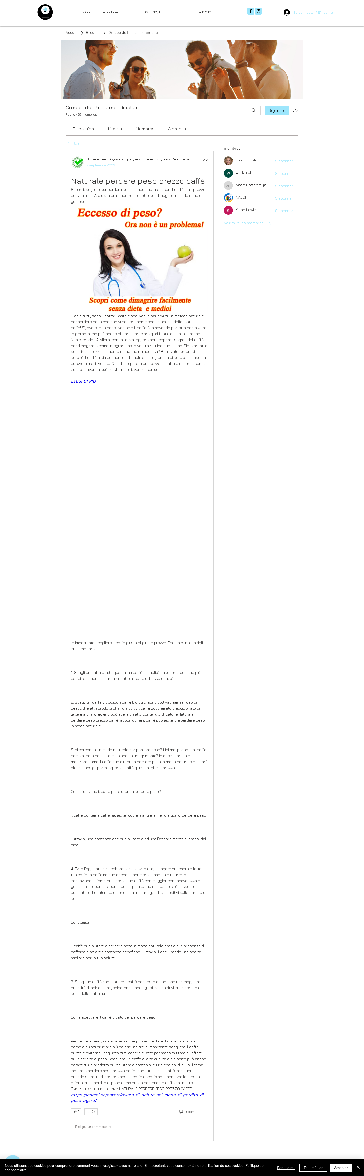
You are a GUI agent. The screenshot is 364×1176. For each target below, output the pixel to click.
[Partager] (205, 159)
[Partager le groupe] (295, 110)
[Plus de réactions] (91, 1111)
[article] (140, 646)
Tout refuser (313, 1167)
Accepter (341, 1167)
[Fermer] (358, 1167)
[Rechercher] (254, 110)
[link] (83, 128)
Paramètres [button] (286, 1167)
